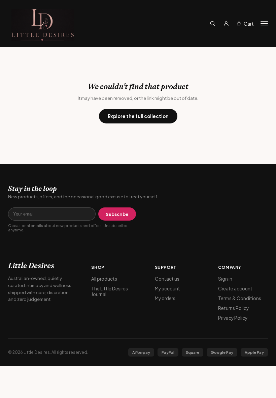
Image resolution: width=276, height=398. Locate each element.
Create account (235, 288)
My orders (165, 298)
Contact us (167, 279)
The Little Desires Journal (109, 291)
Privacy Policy (232, 318)
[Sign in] (226, 23)
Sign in (225, 279)
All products (104, 279)
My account (167, 288)
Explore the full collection (138, 116)
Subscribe (117, 214)
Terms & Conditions (239, 298)
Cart (249, 24)
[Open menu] (264, 23)
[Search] (212, 23)
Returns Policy (233, 308)
